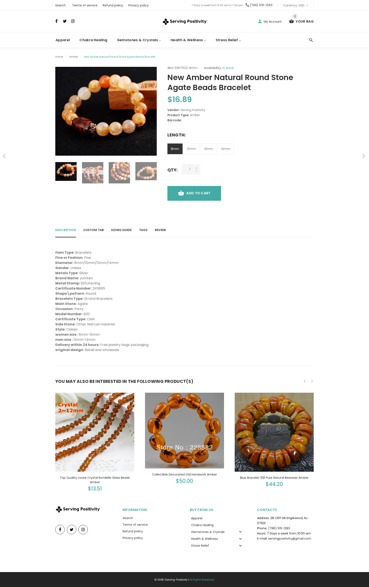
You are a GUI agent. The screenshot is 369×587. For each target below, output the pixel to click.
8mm (175, 149)
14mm (225, 149)
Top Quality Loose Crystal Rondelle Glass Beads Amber (95, 480)
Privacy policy (138, 5)
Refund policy (113, 5)
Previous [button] (304, 381)
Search (60, 5)
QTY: (172, 170)
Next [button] (312, 381)
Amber (73, 57)
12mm (208, 149)
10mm (191, 149)
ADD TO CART (198, 193)
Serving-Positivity (176, 579)
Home (59, 57)
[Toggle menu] (240, 532)
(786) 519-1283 (261, 5)
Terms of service (84, 5)
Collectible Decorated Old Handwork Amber (184, 474)
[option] (66, 171)
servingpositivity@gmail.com (289, 538)
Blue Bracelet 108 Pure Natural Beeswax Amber (274, 478)
